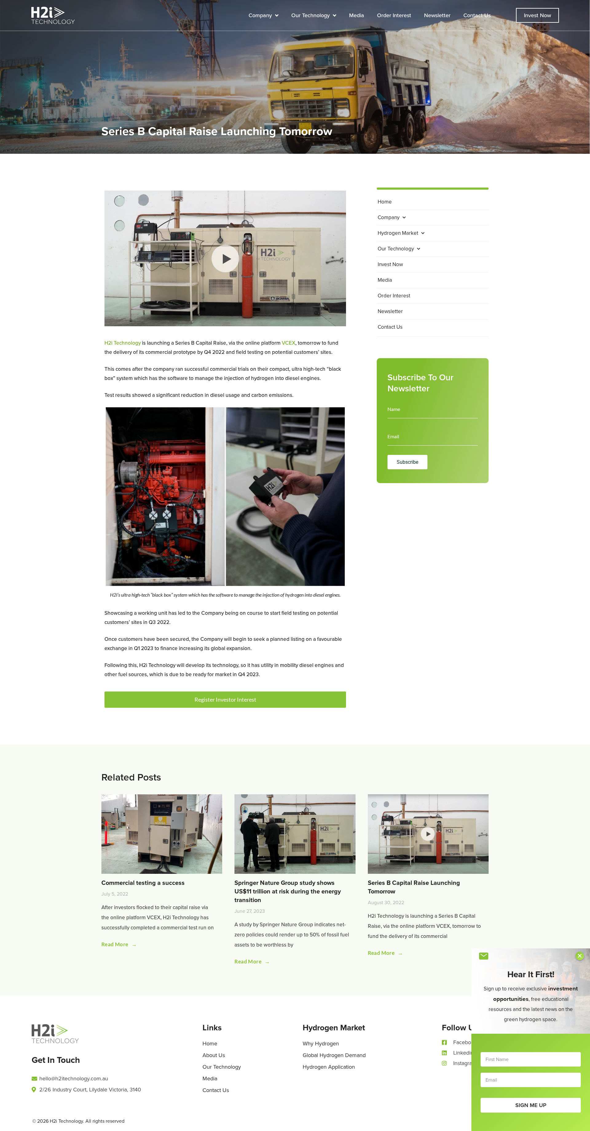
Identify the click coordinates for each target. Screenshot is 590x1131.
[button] (580, 956)
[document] (295, 565)
